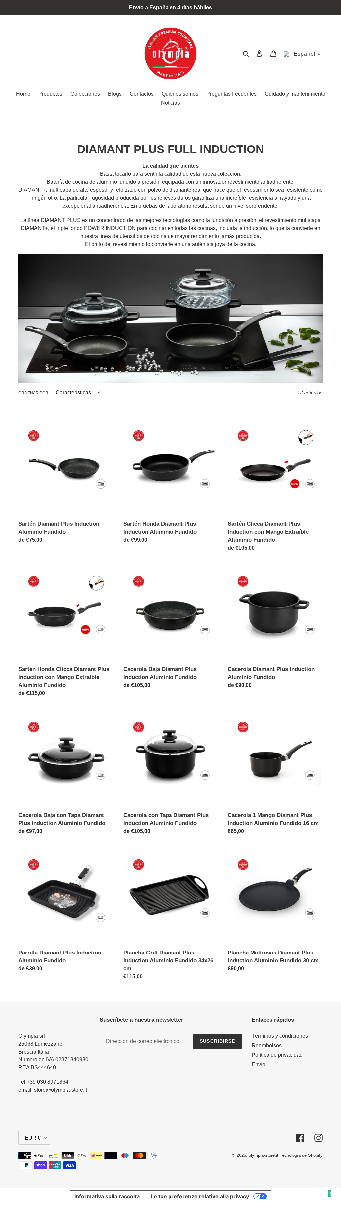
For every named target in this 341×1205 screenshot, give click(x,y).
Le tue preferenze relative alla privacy (200, 1196)
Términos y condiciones (280, 1036)
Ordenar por (33, 393)
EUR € (33, 1138)
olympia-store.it (263, 1155)
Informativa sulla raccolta (107, 1196)
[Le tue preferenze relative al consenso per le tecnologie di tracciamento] (329, 1193)
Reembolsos (267, 1045)
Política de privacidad (277, 1055)
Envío (258, 1064)
